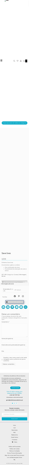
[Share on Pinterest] (8, 307)
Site (3, 351)
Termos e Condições (14, 451)
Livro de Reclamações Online (14, 457)
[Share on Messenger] (17, 307)
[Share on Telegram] (21, 307)
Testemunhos (14, 434)
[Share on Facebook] (3, 307)
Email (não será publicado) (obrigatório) (13, 345)
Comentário (5, 322)
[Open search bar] (14, 61)
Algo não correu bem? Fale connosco (14, 455)
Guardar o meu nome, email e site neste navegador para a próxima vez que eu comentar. (15, 359)
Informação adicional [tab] (7, 283)
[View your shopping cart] (24, 61)
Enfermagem (22, 274)
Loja (14, 427)
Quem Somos (14, 437)
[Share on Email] (12, 307)
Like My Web (19, 463)
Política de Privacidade (14, 446)
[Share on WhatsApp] (25, 307)
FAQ (14, 432)
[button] (14, 123)
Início (14, 425)
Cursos (16, 274)
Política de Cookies (14, 448)
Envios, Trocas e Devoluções (14, 453)
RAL (14, 459)
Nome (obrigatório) (7, 338)
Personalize (14, 430)
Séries (3, 276)
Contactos (14, 439)
